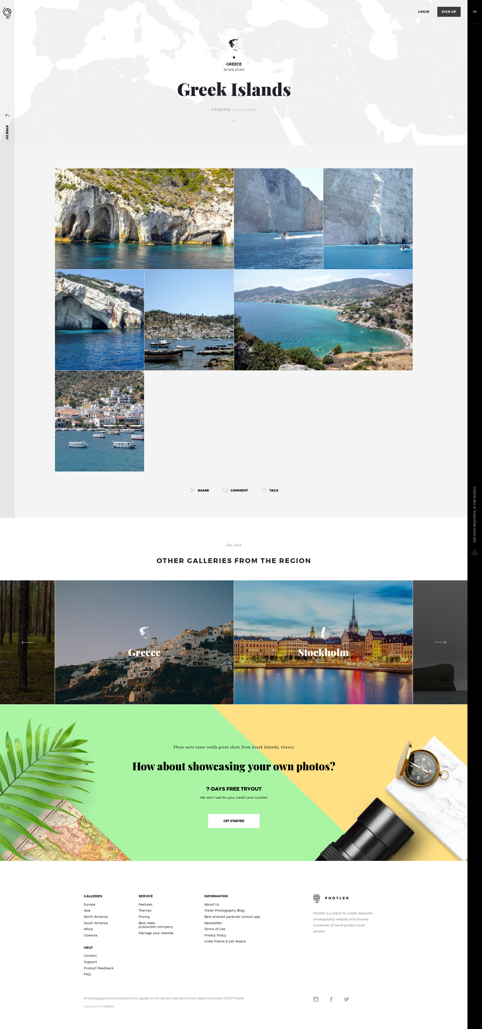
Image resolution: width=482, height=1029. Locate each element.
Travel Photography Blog (224, 910)
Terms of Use (214, 929)
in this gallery (234, 110)
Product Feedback (98, 968)
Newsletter (213, 923)
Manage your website (156, 933)
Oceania (90, 935)
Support (90, 962)
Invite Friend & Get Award (225, 941)
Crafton (108, 1006)
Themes (145, 910)
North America (96, 917)
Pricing (144, 917)
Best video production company (156, 925)
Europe (89, 904)
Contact (90, 955)
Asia (87, 910)
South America (96, 923)
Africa (88, 929)
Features (145, 904)
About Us (211, 904)
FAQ (87, 974)
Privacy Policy (215, 935)
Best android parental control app (232, 917)
